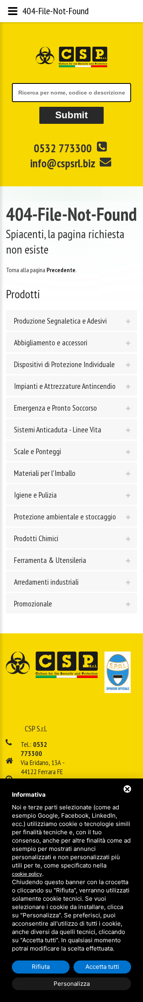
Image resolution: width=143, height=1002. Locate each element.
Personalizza (72, 983)
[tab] (71, 320)
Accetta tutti (102, 966)
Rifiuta (41, 966)
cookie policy (27, 874)
